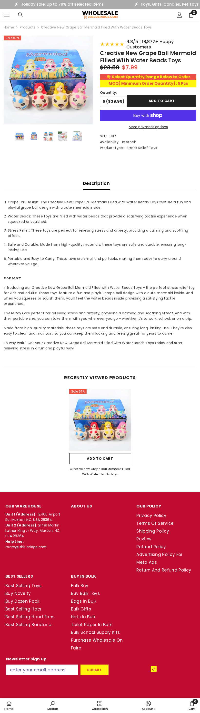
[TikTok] (154, 669)
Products (27, 27)
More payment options (148, 126)
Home (9, 27)
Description (96, 183)
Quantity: (108, 92)
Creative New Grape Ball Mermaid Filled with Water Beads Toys (100, 471)
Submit (94, 669)
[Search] (20, 15)
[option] (100, 434)
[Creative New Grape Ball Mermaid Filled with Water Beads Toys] (100, 420)
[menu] (7, 15)
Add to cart (162, 100)
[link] (53, 705)
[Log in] (179, 15)
